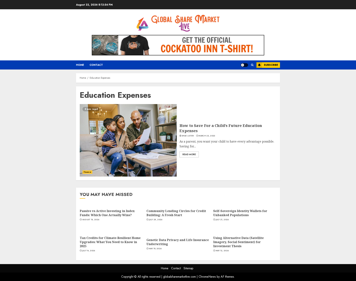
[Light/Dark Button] (244, 65)
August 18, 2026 (90, 219)
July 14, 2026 (88, 250)
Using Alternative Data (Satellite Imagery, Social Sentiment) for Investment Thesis (238, 242)
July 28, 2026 (155, 219)
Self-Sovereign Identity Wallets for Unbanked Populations (240, 213)
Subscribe (271, 65)
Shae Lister (188, 136)
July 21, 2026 (222, 219)
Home (80, 65)
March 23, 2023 (207, 136)
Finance (87, 172)
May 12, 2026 (222, 250)
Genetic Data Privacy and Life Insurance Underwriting (177, 242)
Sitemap (188, 268)
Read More (189, 154)
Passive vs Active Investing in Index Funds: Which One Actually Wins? (107, 213)
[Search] (252, 65)
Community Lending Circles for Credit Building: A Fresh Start (176, 213)
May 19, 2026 (155, 248)
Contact (96, 65)
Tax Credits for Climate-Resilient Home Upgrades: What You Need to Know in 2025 (110, 242)
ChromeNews (207, 276)
